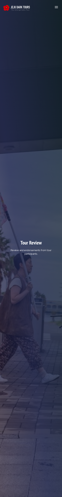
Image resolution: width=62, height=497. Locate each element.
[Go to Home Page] (16, 7)
